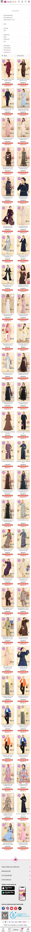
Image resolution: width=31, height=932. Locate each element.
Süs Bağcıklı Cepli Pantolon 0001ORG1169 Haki (7, 697)
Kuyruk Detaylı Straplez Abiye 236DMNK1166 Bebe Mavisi (23, 109)
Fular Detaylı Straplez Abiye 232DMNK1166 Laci (7, 197)
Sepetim (21, 930)
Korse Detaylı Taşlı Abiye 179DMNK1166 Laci (23, 667)
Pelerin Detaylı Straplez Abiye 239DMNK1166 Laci (23, 491)
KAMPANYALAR (7, 52)
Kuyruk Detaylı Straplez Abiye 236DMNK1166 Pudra (7, 139)
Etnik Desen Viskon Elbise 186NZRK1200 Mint (8, 550)
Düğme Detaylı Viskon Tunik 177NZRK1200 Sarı (23, 344)
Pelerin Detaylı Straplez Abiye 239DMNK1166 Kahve (7, 491)
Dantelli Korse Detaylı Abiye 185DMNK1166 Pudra (23, 315)
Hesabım (28, 931)
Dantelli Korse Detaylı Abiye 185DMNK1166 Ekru (7, 315)
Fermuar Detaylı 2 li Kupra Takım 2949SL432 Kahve (23, 80)
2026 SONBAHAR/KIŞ (8, 15)
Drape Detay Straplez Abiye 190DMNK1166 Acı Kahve (23, 374)
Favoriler (9, 931)
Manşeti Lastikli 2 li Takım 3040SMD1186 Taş (23, 579)
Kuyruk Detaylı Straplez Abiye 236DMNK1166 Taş (23, 139)
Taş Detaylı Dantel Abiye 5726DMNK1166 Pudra (23, 227)
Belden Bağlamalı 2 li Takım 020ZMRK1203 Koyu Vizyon (23, 609)
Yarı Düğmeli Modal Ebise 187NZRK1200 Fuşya (8, 785)
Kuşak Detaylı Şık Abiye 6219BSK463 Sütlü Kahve (7, 432)
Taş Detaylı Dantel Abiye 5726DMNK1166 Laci (23, 197)
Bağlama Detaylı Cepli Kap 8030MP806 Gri (8, 256)
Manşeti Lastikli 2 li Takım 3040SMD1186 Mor (8, 579)
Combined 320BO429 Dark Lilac (8, 461)
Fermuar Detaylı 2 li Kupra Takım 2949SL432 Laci (8, 109)
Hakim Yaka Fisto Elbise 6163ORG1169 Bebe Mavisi (7, 844)
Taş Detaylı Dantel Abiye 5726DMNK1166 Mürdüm (8, 227)
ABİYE (5, 37)
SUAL (5, 41)
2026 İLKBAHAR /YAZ (8, 17)
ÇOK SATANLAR (7, 50)
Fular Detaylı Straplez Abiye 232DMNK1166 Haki (23, 168)
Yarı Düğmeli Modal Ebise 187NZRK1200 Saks (23, 785)
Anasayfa (3, 931)
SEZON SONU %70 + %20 (9, 19)
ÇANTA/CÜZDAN (7, 47)
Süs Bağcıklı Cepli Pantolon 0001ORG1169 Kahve (23, 697)
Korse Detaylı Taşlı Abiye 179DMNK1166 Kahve (23, 638)
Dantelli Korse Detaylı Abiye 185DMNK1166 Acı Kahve (23, 286)
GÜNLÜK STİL (7, 39)
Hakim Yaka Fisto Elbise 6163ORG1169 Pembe (23, 844)
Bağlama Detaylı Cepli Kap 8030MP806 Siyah (8, 286)
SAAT (5, 30)
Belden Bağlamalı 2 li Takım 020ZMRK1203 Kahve (7, 609)
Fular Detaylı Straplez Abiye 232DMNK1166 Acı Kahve (7, 168)
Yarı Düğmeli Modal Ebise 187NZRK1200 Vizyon (8, 814)
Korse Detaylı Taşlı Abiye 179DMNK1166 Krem (7, 667)
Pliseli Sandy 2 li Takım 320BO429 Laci (23, 432)
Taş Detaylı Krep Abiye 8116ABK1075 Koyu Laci (23, 814)
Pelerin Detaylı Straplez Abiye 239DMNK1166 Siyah (7, 521)
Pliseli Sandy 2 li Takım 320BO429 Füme (23, 462)
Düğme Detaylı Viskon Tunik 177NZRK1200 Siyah (7, 374)
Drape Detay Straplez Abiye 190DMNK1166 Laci (7, 403)
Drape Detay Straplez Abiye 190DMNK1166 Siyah (23, 403)
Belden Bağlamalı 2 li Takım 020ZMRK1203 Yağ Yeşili (7, 638)
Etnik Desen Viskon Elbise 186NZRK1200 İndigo (23, 550)
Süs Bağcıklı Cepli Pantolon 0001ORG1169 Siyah (7, 726)
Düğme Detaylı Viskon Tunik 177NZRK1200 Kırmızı (7, 344)
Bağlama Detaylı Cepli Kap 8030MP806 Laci (23, 256)
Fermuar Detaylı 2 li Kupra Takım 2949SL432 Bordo (8, 80)
